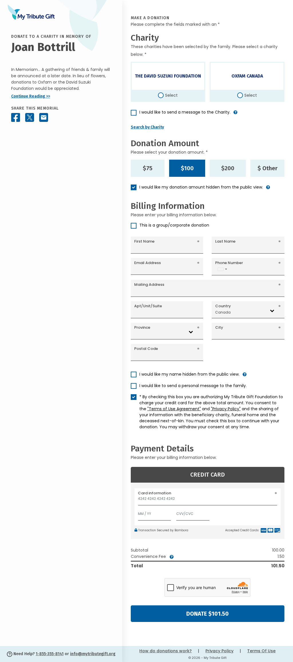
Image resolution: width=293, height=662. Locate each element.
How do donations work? (165, 651)
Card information (154, 493)
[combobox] (222, 269)
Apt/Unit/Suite (148, 306)
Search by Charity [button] (147, 127)
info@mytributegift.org (92, 653)
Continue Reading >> (30, 96)
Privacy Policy (219, 651)
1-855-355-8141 (50, 653)
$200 (227, 168)
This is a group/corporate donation (174, 225)
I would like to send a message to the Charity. (184, 112)
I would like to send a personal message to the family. (193, 386)
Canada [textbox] (223, 312)
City (219, 327)
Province (142, 327)
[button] (235, 114)
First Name (144, 241)
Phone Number (229, 262)
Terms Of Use (261, 651)
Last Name (225, 241)
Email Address (147, 262)
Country (223, 306)
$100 (187, 168)
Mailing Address (149, 284)
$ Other (268, 168)
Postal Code (146, 348)
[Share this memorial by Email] (43, 117)
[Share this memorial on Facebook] (15, 117)
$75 (148, 168)
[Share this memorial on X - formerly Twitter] (29, 117)
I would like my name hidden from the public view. (189, 374)
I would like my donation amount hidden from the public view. (201, 187)
